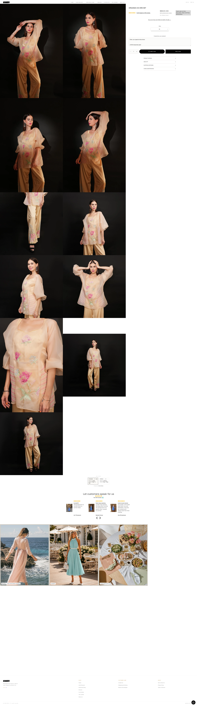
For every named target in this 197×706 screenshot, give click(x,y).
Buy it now (178, 51)
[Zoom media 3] (31, 145)
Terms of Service (161, 687)
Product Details (148, 58)
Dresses (100, 2)
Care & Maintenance (149, 68)
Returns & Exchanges (122, 687)
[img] (98, 496)
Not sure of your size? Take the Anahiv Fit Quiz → (159, 19)
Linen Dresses (80, 2)
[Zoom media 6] (94, 223)
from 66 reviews (97, 497)
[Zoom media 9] (31, 365)
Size (160, 26)
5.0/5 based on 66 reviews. (143, 13)
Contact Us (120, 682)
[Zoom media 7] (31, 286)
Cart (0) (192, 2)
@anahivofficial (189, 703)
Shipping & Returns (148, 65)
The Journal (115, 2)
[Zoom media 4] (94, 145)
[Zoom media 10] (94, 365)
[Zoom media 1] (31, 51)
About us (122, 2)
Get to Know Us (161, 682)
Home (72, 2)
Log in (187, 2)
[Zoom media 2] (94, 51)
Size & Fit (146, 61)
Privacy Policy (161, 685)
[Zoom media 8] (94, 286)
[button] (97, 518)
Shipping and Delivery (123, 685)
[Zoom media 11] (31, 443)
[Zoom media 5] (31, 223)
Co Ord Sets (107, 2)
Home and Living (90, 2)
